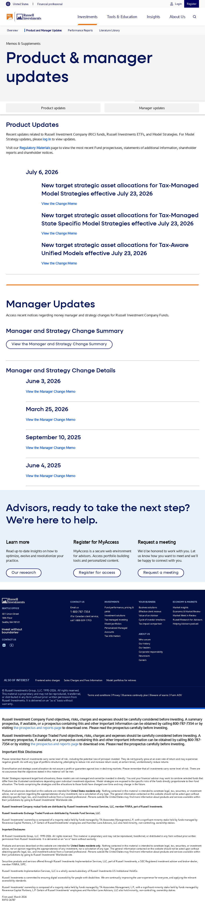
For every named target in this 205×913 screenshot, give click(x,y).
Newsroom (144, 655)
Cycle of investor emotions (152, 619)
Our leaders (144, 647)
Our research (24, 573)
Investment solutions (115, 615)
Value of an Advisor (148, 615)
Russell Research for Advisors (187, 619)
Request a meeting (161, 573)
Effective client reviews (150, 611)
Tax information (113, 636)
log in (47, 139)
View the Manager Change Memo (50, 391)
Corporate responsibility (151, 651)
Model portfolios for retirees (121, 680)
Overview (12, 30)
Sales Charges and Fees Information (83, 680)
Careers (142, 660)
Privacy (116, 695)
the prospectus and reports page (37, 728)
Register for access (97, 573)
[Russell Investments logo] (24, 16)
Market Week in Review (184, 615)
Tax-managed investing (116, 619)
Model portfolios (113, 623)
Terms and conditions (98, 695)
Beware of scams (159, 695)
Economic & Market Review (186, 611)
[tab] (19, 4)
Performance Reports (80, 30)
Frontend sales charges (47, 680)
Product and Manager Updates (44, 30)
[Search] (194, 16)
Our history (144, 643)
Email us (74, 607)
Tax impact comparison (150, 623)
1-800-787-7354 (80, 611)
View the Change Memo (59, 203)
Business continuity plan (135, 695)
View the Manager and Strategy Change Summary (59, 344)
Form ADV (176, 695)
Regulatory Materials (34, 148)
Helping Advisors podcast (185, 623)
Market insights (180, 607)
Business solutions (148, 607)
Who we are (145, 639)
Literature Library (109, 30)
